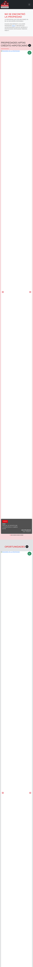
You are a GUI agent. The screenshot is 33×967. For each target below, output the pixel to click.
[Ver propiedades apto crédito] (29, 45)
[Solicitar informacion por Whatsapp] (29, 53)
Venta (5, 521)
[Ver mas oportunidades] (27, 546)
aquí (13, 25)
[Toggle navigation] (29, 4)
